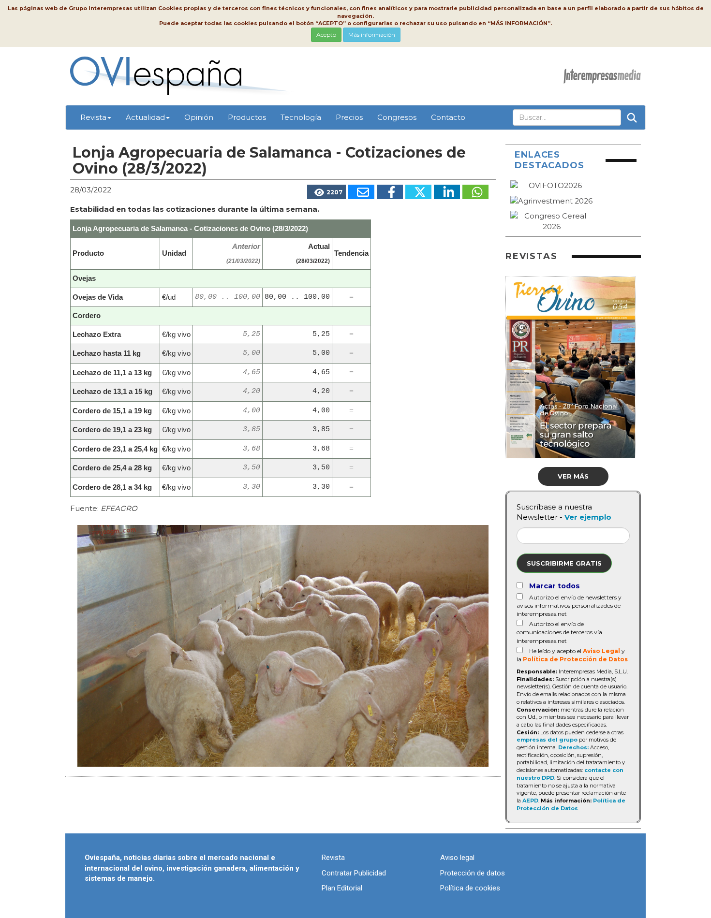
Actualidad (145, 117)
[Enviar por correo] (361, 192)
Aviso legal (457, 857)
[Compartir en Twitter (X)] (418, 192)
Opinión (198, 117)
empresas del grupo (547, 739)
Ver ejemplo (587, 517)
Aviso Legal (601, 651)
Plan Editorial (342, 888)
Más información (371, 34)
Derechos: (573, 747)
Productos (247, 117)
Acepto (326, 34)
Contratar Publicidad (354, 873)
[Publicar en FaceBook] (390, 192)
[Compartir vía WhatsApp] (475, 192)
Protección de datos (472, 873)
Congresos (396, 117)
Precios (349, 117)
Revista (93, 117)
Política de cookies (470, 888)
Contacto (448, 117)
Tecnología (301, 117)
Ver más (573, 476)
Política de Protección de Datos (575, 659)
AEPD (530, 800)
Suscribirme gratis (564, 563)
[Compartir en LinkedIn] (447, 192)
